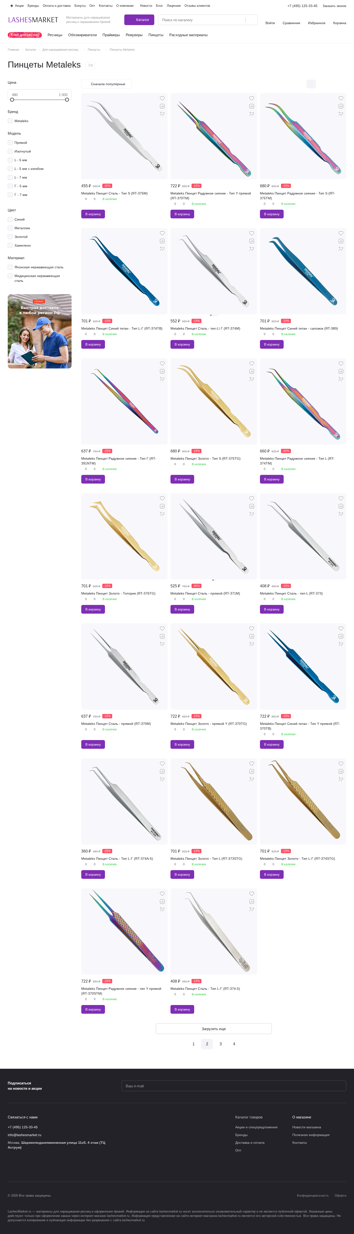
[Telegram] (30, 1167)
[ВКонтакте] (11, 1167)
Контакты (299, 1142)
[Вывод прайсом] (341, 84)
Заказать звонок (334, 6)
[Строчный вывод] (331, 84)
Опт (238, 1150)
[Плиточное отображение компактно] (321, 84)
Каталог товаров (249, 1117)
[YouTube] (40, 1167)
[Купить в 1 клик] (162, 113)
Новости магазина (306, 1127)
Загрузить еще (214, 1029)
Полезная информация (311, 1135)
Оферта (340, 1195)
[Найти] (251, 20)
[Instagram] (20, 1167)
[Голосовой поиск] (240, 20)
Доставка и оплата (250, 1142)
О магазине (301, 1117)
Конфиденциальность (313, 1195)
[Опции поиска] (229, 20)
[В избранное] (162, 98)
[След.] (247, 1044)
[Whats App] (49, 1167)
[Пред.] (180, 1044)
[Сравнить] (162, 106)
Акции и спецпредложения (256, 1127)
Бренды (241, 1135)
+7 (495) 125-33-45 (302, 6)
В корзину (93, 214)
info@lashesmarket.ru (24, 1135)
